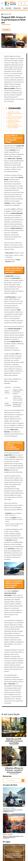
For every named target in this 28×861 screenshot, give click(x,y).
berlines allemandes (17, 213)
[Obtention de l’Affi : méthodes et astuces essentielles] (14, 727)
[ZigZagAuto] (10, 3)
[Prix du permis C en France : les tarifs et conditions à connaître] (14, 797)
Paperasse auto (6, 808)
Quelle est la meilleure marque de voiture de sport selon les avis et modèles (14, 855)
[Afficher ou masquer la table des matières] (21, 108)
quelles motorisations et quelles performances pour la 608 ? (14, 117)
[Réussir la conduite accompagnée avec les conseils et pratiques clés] (14, 823)
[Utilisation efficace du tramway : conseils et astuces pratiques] (14, 756)
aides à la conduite (9, 88)
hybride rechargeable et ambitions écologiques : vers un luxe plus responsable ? (14, 126)
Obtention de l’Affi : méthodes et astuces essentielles (14, 741)
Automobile (6, 29)
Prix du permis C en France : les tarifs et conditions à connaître (12, 810)
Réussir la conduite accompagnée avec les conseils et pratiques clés (13, 836)
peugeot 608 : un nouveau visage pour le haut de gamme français (14, 113)
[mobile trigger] (2, 3)
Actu (13, 851)
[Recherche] (21, 3)
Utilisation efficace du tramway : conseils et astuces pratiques (14, 770)
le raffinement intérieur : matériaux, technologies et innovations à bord (13, 121)
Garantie (4, 834)
